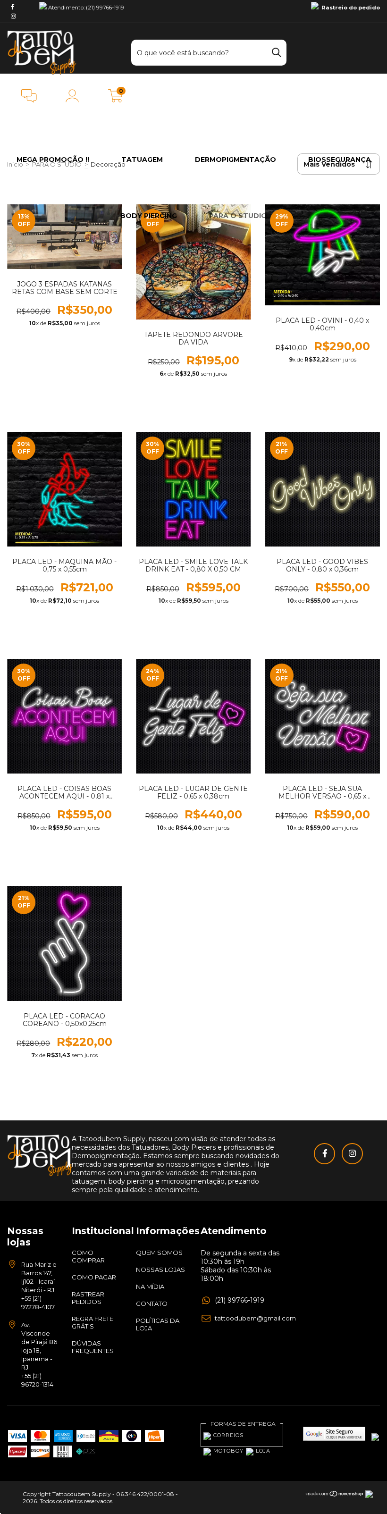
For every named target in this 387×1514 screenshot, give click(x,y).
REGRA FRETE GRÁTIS (92, 1322)
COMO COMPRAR (88, 1256)
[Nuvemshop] (334, 1494)
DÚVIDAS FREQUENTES (93, 1346)
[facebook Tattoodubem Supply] (12, 6)
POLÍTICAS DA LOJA (157, 1324)
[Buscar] (276, 51)
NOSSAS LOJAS (160, 1269)
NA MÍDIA (150, 1286)
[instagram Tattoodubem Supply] (13, 16)
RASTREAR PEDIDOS (88, 1297)
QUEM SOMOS (159, 1252)
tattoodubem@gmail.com (255, 1318)
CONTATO (152, 1303)
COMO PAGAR (94, 1277)
